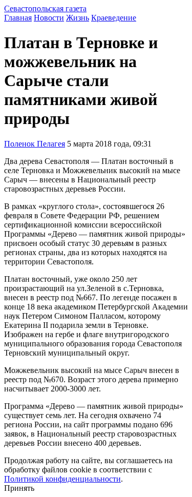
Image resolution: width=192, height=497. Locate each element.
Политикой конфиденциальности (62, 478)
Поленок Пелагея (34, 143)
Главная (18, 17)
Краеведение (113, 17)
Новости (49, 17)
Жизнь (77, 17)
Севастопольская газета (45, 8)
